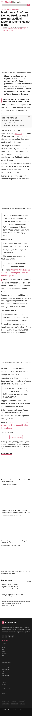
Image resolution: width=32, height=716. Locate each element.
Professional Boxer (16, 437)
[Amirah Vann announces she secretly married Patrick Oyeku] (28, 597)
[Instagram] (9, 636)
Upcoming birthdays (6, 669)
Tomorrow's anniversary (7, 664)
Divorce (3, 651)
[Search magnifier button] (28, 5)
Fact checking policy (6, 688)
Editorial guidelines (6, 686)
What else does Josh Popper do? (15, 125)
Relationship (4, 653)
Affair (3, 655)
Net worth (4, 645)
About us (4, 682)
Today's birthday (5, 667)
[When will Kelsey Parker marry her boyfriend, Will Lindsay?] (28, 606)
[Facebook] (3, 636)
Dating (15, 28)
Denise (24, 27)
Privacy (3, 714)
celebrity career (20, 433)
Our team (4, 684)
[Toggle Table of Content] (28, 117)
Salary (3, 671)
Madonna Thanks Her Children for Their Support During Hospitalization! (14, 425)
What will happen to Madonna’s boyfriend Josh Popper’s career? (14, 122)
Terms (7, 714)
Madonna (18, 133)
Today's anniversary (6, 662)
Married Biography (6, 9)
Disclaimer (15, 714)
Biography (4, 643)
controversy (10, 28)
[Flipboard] (12, 636)
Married (13, 2)
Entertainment (15, 9)
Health (3, 673)
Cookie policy (5, 693)
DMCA (10, 714)
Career (5, 28)
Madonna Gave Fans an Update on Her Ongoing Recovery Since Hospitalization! (15, 273)
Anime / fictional (5, 675)
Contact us (4, 691)
